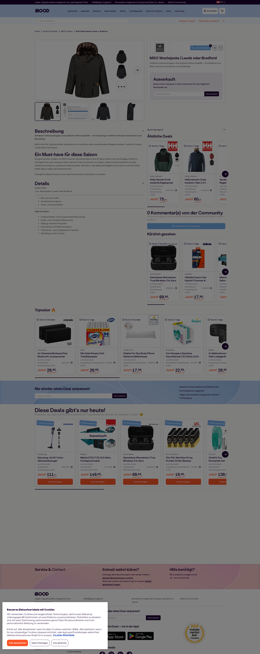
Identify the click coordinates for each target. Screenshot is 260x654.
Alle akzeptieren (17, 642)
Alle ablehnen (60, 642)
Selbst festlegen (39, 642)
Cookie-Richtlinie (63, 635)
